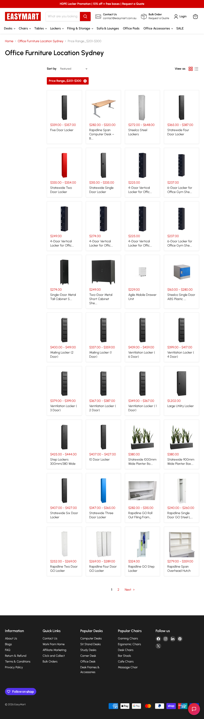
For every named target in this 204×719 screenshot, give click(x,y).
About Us (11, 638)
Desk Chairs (125, 650)
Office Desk (87, 661)
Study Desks (88, 650)
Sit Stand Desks (90, 644)
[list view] (196, 69)
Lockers (56, 28)
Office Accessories (157, 28)
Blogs (8, 644)
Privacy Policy (14, 667)
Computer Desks (91, 638)
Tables (39, 28)
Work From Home (54, 644)
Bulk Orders (50, 661)
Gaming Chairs (128, 638)
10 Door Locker (99, 459)
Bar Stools (124, 656)
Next (128, 589)
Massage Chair (128, 667)
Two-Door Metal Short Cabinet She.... (100, 299)
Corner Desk (88, 656)
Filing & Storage (79, 28)
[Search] (85, 16)
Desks (8, 28)
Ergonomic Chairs (129, 644)
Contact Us (50, 638)
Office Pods (131, 28)
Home (9, 41)
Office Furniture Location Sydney (40, 41)
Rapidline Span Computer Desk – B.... (101, 134)
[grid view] (190, 69)
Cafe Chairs (125, 661)
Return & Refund (15, 656)
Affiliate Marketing (54, 650)
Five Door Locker (62, 130)
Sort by (52, 68)
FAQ (7, 650)
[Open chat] (194, 709)
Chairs (24, 28)
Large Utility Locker (180, 406)
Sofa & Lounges (108, 28)
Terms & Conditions (17, 661)
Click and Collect (54, 656)
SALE (180, 28)
